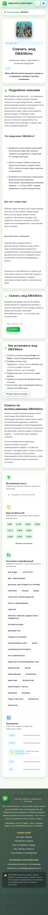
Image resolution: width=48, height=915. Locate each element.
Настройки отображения (24, 853)
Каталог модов (13, 12)
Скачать (15, 329)
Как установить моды (24, 845)
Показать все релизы (24, 543)
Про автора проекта (24, 849)
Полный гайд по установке (17, 394)
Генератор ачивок (24, 841)
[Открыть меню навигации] (43, 3)
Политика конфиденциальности (24, 868)
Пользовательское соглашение (24, 864)
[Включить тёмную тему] (37, 3)
